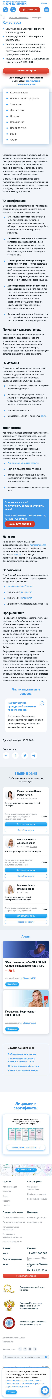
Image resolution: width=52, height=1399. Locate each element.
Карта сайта (8, 1342)
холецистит (26, 598)
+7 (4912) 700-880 (14, 519)
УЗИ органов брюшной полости (23, 463)
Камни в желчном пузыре (23, 1070)
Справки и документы (36, 1218)
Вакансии (7, 1191)
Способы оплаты (34, 1222)
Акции (13, 139)
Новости (6, 1201)
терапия (17, 554)
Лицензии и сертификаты (14, 1222)
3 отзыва (33, 798)
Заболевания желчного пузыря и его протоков (21, 1060)
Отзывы (6, 1205)
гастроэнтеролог (38, 545)
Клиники (6, 1248)
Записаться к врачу (26, 71)
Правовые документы (12, 1242)
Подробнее (12, 984)
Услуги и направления (12, 1259)
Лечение (15, 116)
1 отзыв (33, 847)
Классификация (19, 92)
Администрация (10, 1187)
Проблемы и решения (36, 1194)
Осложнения (17, 122)
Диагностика (17, 110)
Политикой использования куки (22, 1381)
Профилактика (18, 127)
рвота (43, 416)
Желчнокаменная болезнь (23, 1066)
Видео (5, 1196)
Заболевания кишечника (22, 1054)
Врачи (13, 133)
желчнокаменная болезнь (20, 586)
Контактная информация (14, 1218)
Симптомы (16, 104)
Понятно (11, 1392)
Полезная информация (37, 1199)
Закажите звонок (20, 524)
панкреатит (26, 592)
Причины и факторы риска (24, 98)
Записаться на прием (26, 824)
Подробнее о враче (26, 830)
